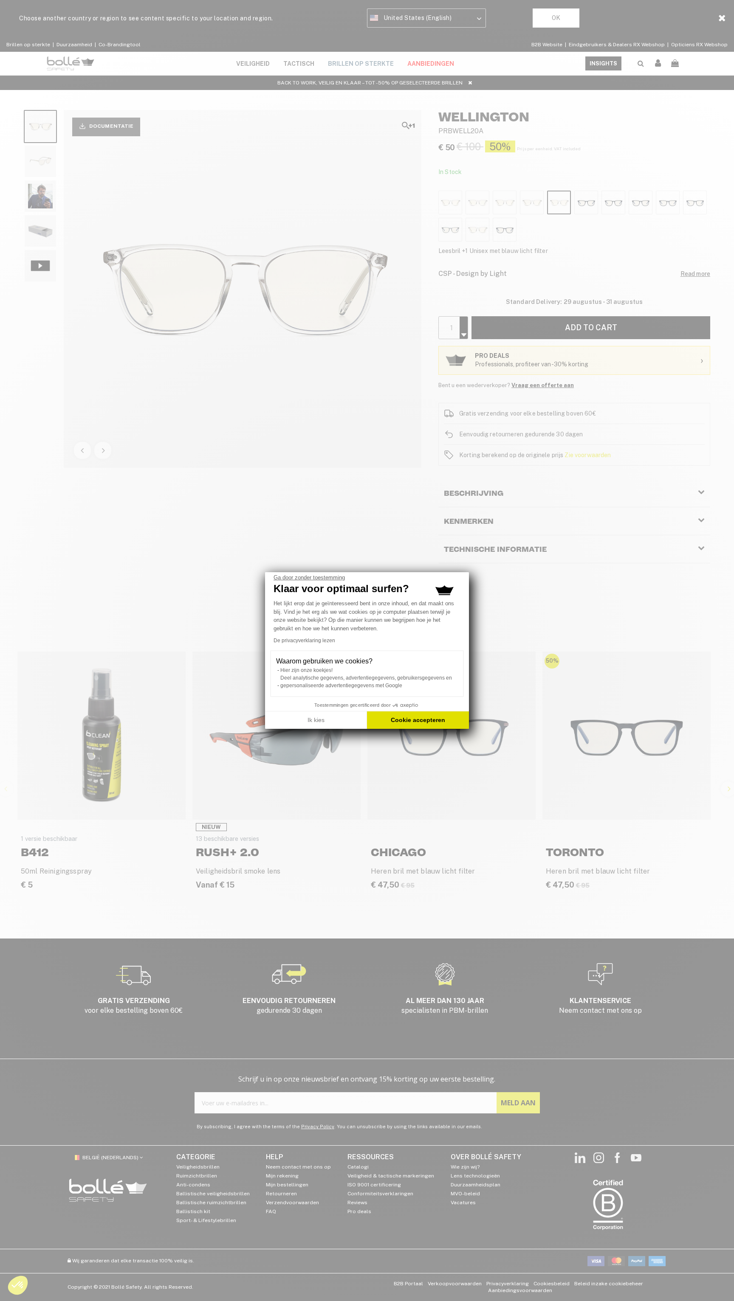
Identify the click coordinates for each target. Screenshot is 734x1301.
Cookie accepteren (418, 720)
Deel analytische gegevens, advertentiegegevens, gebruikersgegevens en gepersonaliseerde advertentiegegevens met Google (366, 681)
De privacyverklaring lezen (304, 640)
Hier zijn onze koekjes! (306, 670)
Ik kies (316, 720)
